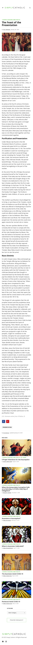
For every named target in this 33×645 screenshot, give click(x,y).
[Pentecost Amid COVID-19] (16, 589)
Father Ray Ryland (7, 520)
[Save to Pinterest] (7, 421)
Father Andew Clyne (7, 576)
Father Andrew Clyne (7, 603)
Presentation (7, 427)
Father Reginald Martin (8, 548)
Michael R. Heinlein (7, 492)
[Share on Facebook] (3, 421)
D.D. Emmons (6, 29)
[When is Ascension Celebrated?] (16, 534)
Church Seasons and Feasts (11, 19)
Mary (24, 457)
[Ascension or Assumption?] (16, 506)
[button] (3, 8)
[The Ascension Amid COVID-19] (16, 562)
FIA (21, 457)
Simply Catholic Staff (7, 461)
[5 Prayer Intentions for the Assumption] (16, 447)
